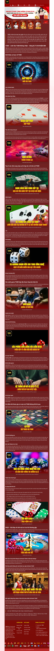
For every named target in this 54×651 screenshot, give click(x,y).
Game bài (21, 5)
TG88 (10, 5)
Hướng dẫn (41, 5)
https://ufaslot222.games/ (27, 611)
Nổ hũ (26, 5)
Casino (15, 5)
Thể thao (32, 5)
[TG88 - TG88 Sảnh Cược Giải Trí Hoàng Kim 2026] (10, 2)
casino (9, 605)
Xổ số (37, 5)
